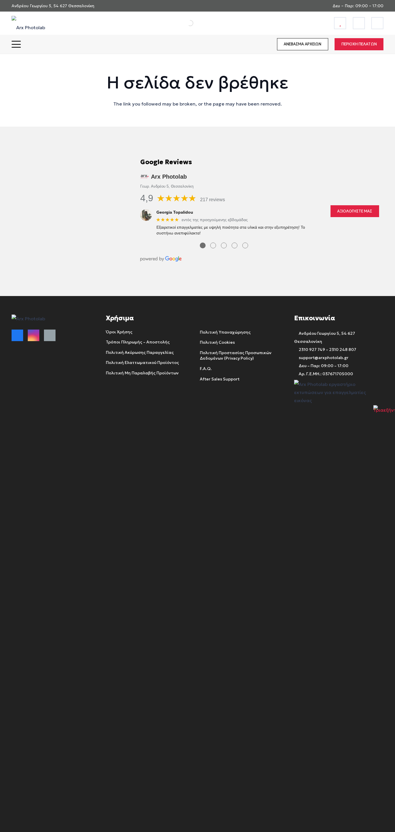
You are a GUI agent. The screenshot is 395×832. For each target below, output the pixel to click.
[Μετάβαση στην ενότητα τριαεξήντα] (384, 416)
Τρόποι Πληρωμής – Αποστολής (138, 342)
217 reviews (212, 199)
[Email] (50, 335)
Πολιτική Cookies (217, 342)
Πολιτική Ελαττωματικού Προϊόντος (142, 362)
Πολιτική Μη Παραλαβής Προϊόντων (142, 372)
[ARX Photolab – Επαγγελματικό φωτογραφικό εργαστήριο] (28, 23)
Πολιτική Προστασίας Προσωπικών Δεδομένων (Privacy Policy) (236, 355)
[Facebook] (17, 335)
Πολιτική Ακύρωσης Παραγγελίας (140, 352)
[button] (16, 44)
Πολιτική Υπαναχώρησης (225, 331)
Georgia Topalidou (174, 212)
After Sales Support (219, 378)
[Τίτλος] (340, 23)
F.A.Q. (206, 368)
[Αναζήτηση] (184, 23)
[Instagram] (33, 335)
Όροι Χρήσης (119, 331)
